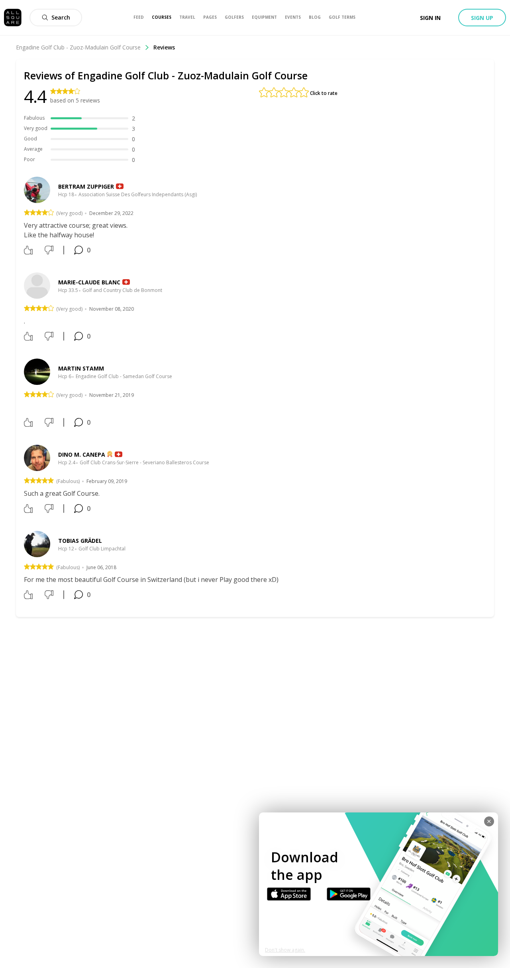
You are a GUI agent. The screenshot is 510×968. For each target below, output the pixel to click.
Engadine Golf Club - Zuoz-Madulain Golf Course (78, 47)
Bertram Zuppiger (86, 186)
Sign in (430, 18)
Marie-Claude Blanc (89, 282)
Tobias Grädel (80, 540)
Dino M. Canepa (81, 454)
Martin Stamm (81, 368)
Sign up (482, 18)
